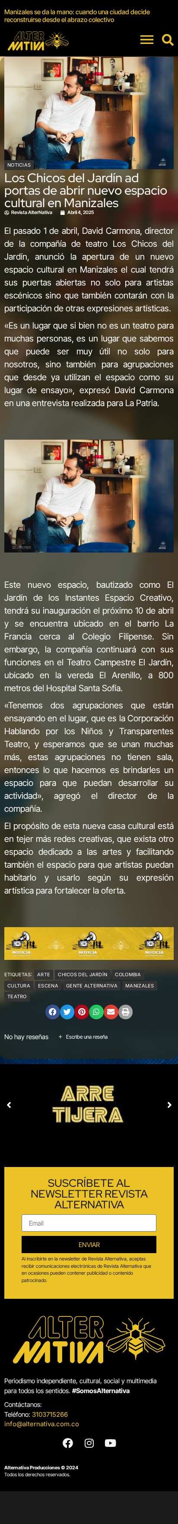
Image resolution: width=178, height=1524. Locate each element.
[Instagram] (89, 1443)
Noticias (19, 165)
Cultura (18, 986)
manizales (139, 986)
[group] (89, 16)
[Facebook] (68, 1443)
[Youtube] (110, 1443)
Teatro (17, 996)
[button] (52, 1012)
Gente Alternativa (92, 986)
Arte (43, 975)
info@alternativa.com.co (41, 1424)
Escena (48, 986)
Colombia (128, 975)
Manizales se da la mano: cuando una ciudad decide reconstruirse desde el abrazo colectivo (77, 16)
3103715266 (50, 1414)
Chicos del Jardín (82, 975)
